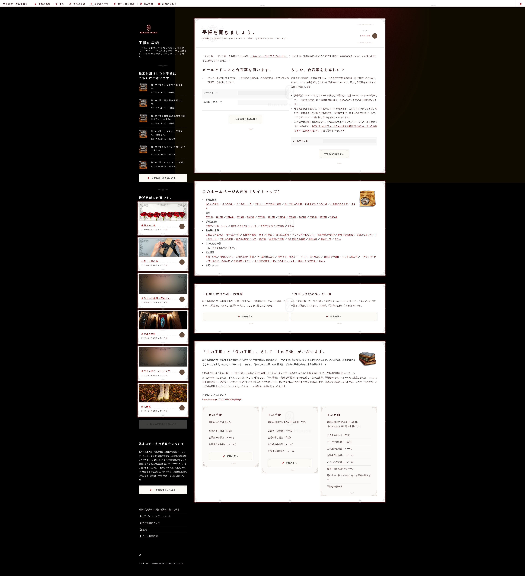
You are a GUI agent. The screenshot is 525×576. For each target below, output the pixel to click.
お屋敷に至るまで (339, 204)
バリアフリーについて (303, 235)
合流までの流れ (331, 256)
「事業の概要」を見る (165, 490)
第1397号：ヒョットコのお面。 (168, 162)
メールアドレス (210, 93)
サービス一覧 (233, 235)
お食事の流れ (249, 235)
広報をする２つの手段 (316, 204)
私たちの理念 (212, 204)
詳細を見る (247, 316)
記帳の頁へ (232, 456)
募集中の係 (211, 256)
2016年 (250, 217)
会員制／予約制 (276, 239)
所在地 (262, 239)
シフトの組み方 (350, 256)
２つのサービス (244, 204)
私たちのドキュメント (284, 261)
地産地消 (312, 239)
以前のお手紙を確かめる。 (164, 178)
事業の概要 (45, 4)
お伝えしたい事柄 (245, 256)
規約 (144, 529)
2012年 (209, 217)
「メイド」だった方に (309, 256)
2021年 (302, 217)
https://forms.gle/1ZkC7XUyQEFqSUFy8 (221, 399)
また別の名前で (262, 261)
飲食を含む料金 (345, 235)
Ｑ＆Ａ (291, 226)
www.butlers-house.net (167, 563)
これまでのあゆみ (214, 235)
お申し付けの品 (126, 4)
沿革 (62, 4)
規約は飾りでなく (242, 261)
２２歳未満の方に (266, 256)
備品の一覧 (325, 239)
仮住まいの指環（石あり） (155, 298)
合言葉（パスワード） (213, 102)
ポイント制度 (265, 235)
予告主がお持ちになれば (272, 226)
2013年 (219, 217)
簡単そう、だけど (286, 256)
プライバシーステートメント (156, 516)
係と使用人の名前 (293, 204)
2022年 (313, 217)
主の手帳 (520, 4)
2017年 (261, 217)
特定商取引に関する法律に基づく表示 (161, 509)
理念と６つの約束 (307, 261)
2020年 (292, 217)
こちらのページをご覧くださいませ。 (269, 56)
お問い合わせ (169, 4)
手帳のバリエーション (217, 226)
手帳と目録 (79, 4)
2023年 (323, 217)
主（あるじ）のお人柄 (219, 261)
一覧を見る (336, 316)
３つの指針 (227, 204)
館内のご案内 (282, 235)
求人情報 (148, 4)
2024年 (333, 217)
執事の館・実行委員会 (15, 4)
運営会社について (151, 523)
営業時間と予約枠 (326, 235)
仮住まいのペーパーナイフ (155, 371)
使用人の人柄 (148, 225)
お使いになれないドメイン (244, 226)
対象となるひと (364, 235)
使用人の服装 (226, 239)
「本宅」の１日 (368, 256)
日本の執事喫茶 (150, 536)
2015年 (240, 217)
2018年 (271, 217)
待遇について (226, 256)
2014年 (230, 217)
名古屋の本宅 (101, 4)
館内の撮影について (246, 239)
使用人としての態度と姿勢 (268, 204)
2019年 (281, 217)
